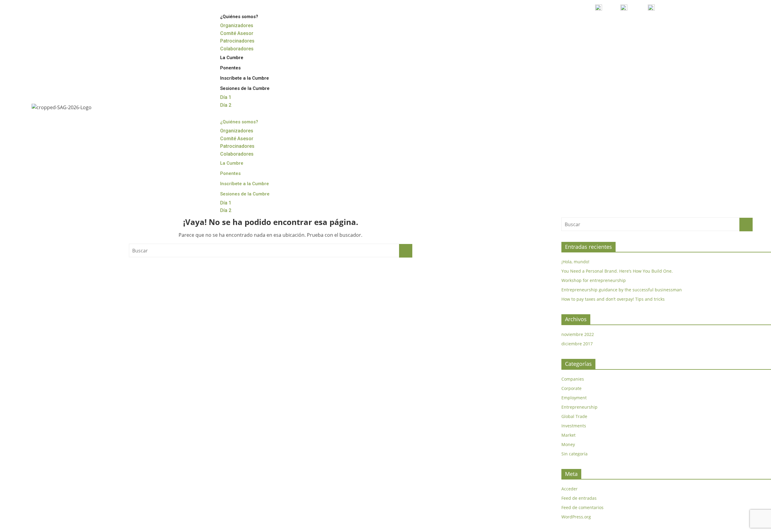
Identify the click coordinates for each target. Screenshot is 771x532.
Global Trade (574, 416)
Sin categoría (574, 454)
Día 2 (225, 105)
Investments (573, 426)
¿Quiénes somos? (239, 16)
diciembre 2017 (577, 344)
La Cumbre (231, 57)
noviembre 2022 (577, 334)
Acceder (569, 489)
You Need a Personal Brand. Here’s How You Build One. (617, 271)
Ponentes (230, 68)
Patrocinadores (237, 41)
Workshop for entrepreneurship (593, 280)
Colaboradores (237, 49)
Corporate (571, 388)
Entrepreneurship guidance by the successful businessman (621, 290)
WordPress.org (576, 517)
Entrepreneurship (579, 407)
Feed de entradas (579, 498)
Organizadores (236, 25)
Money (568, 444)
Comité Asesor (236, 33)
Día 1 (225, 97)
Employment (574, 398)
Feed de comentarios (582, 507)
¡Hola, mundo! (575, 261)
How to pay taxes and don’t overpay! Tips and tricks (613, 299)
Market (568, 435)
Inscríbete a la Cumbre (244, 78)
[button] (487, 113)
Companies (572, 379)
